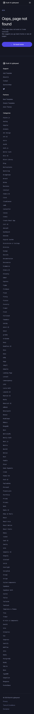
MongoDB (5, 426)
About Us (6, 77)
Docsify (5, 255)
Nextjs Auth (7, 437)
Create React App (9, 220)
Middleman (6, 418)
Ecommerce (6, 266)
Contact (5, 81)
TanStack (6, 605)
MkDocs (5, 422)
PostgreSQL (7, 658)
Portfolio (6, 495)
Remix (5, 533)
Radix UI (6, 510)
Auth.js (5, 148)
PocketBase (7, 685)
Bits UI (5, 155)
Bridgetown (7, 175)
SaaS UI (5, 540)
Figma (5, 285)
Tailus (5, 597)
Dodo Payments (8, 468)
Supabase (6, 586)
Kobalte (5, 369)
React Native (7, 525)
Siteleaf (6, 559)
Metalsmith (7, 411)
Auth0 (5, 144)
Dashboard (6, 232)
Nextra (5, 445)
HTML (4, 357)
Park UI (5, 479)
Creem (5, 472)
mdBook (5, 407)
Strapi (5, 575)
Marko (5, 399)
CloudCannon (7, 201)
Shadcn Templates (9, 103)
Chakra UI (6, 194)
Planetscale (7, 491)
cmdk (4, 205)
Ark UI (5, 136)
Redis (5, 655)
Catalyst (6, 190)
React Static (7, 529)
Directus (6, 247)
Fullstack (6, 316)
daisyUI (5, 228)
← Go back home (17, 44)
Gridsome (6, 338)
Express (5, 281)
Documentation (8, 258)
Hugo (4, 361)
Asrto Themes (7, 107)
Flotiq (5, 296)
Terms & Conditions (9, 705)
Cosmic (5, 216)
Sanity (5, 544)
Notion (5, 453)
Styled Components (9, 582)
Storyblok (6, 571)
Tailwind (6, 601)
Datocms (5, 236)
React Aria (7, 521)
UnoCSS (5, 624)
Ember (5, 277)
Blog (4, 163)
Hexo (4, 350)
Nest (4, 430)
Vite (4, 628)
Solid (5, 563)
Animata (5, 129)
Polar (5, 464)
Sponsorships (7, 84)
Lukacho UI (7, 392)
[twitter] (17, 89)
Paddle (5, 460)
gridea (5, 335)
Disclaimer (6, 709)
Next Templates (8, 99)
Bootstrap (6, 171)
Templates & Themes (10, 609)
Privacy (5, 701)
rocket (5, 537)
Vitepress (6, 632)
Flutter (5, 300)
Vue (4, 636)
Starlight (6, 567)
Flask (5, 293)
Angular (5, 125)
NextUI (5, 449)
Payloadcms (7, 483)
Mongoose (6, 681)
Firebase (6, 289)
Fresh (5, 312)
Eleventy (6, 274)
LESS (4, 384)
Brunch (5, 178)
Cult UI (5, 224)
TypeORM (5, 674)
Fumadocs (6, 319)
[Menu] (30, 3)
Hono (4, 354)
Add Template (7, 73)
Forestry (6, 304)
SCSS (4, 548)
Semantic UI (7, 552)
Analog (5, 121)
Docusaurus (7, 262)
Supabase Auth (8, 590)
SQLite (5, 666)
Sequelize (6, 677)
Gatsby (5, 323)
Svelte (5, 594)
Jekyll (5, 365)
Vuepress (6, 639)
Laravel (5, 376)
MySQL (5, 662)
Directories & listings (11, 243)
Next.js (5, 441)
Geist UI (6, 327)
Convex (5, 213)
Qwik (4, 506)
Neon (4, 670)
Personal (6, 487)
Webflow (5, 647)
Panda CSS (6, 476)
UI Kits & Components (10, 620)
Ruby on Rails (8, 514)
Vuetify (5, 643)
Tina (4, 613)
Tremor (5, 617)
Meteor (5, 415)
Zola (4, 651)
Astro (5, 140)
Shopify (5, 556)
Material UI (7, 403)
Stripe (5, 578)
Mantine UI (7, 396)
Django (5, 251)
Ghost (5, 331)
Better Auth (7, 152)
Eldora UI (6, 270)
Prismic (5, 502)
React (5, 517)
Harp (4, 342)
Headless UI (7, 346)
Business (6, 186)
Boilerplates (7, 167)
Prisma (5, 498)
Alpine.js (6, 117)
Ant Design (7, 133)
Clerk (5, 197)
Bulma (5, 182)
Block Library (8, 159)
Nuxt (4, 456)
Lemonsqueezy (7, 380)
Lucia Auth (7, 388)
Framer (5, 308)
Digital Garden (8, 239)
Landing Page (7, 373)
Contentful (7, 209)
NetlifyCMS (7, 434)
